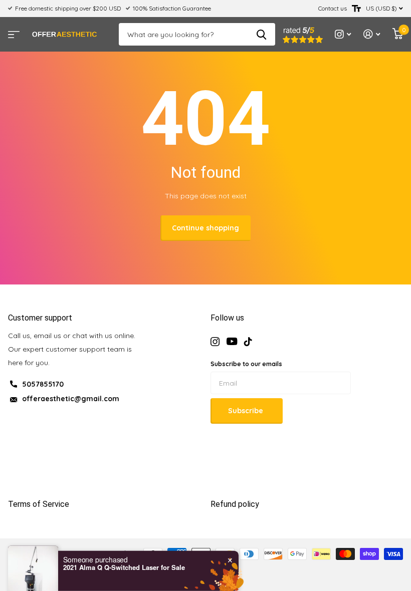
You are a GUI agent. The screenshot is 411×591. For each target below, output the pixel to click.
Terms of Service (38, 504)
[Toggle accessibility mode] (356, 8)
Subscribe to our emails (246, 364)
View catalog (12, 31)
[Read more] (343, 34)
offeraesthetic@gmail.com (70, 398)
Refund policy (235, 504)
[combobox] (41, 566)
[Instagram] (215, 341)
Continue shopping (205, 227)
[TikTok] (248, 341)
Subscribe (246, 410)
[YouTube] (232, 341)
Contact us (332, 8)
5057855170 (43, 384)
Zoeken (261, 34)
